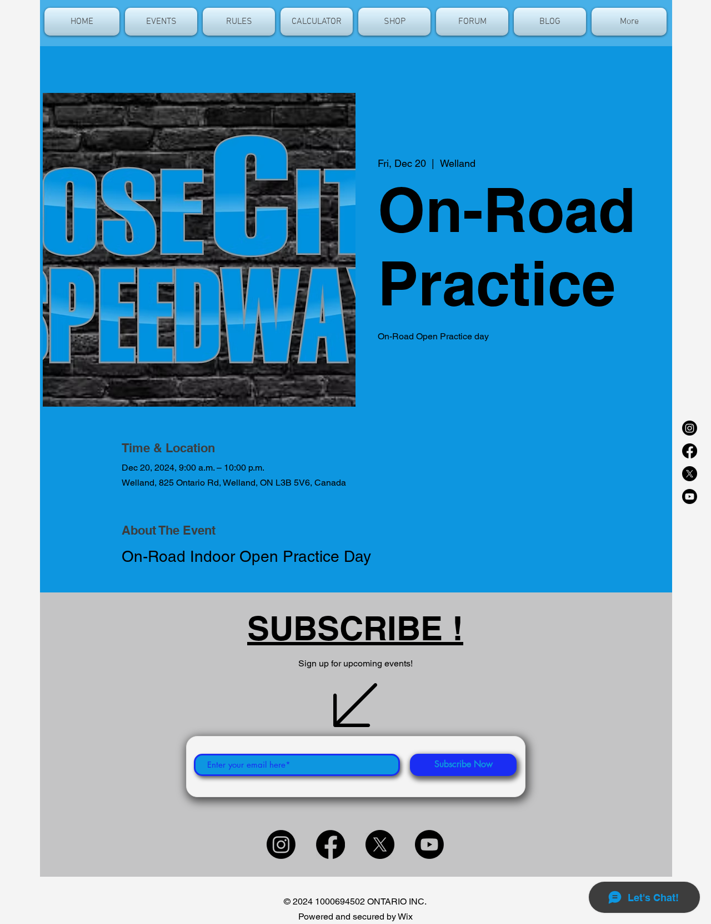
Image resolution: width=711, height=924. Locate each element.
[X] (689, 473)
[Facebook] (689, 450)
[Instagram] (689, 428)
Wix (405, 916)
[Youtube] (689, 496)
